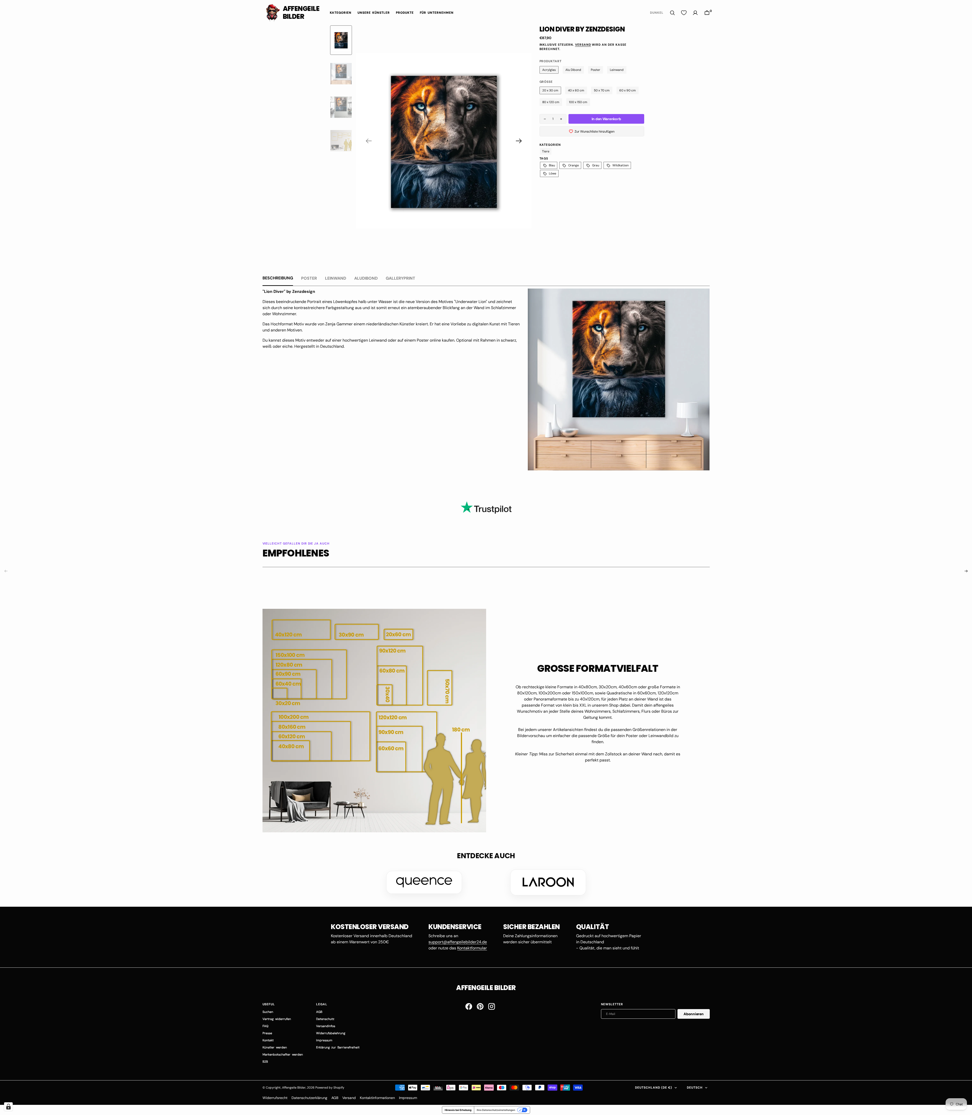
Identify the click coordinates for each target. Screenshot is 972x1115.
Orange (573, 165)
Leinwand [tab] (335, 278)
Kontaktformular (472, 948)
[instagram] (491, 1006)
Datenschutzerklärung (309, 1097)
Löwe (552, 173)
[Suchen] (672, 13)
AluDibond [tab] (366, 278)
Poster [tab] (309, 278)
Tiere (545, 151)
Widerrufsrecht (275, 1097)
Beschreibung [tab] (278, 278)
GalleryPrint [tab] (400, 278)
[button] (707, 13)
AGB (334, 1097)
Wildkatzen (620, 165)
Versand (583, 45)
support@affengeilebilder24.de (457, 942)
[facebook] (468, 1006)
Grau (595, 165)
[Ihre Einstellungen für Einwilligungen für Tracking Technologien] (8, 1106)
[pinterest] (480, 1006)
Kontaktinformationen (377, 1097)
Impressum (408, 1097)
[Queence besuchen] (424, 882)
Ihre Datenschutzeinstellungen (496, 1109)
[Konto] (695, 13)
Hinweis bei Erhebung (458, 1109)
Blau (552, 165)
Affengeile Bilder (294, 1088)
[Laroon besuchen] (548, 882)
